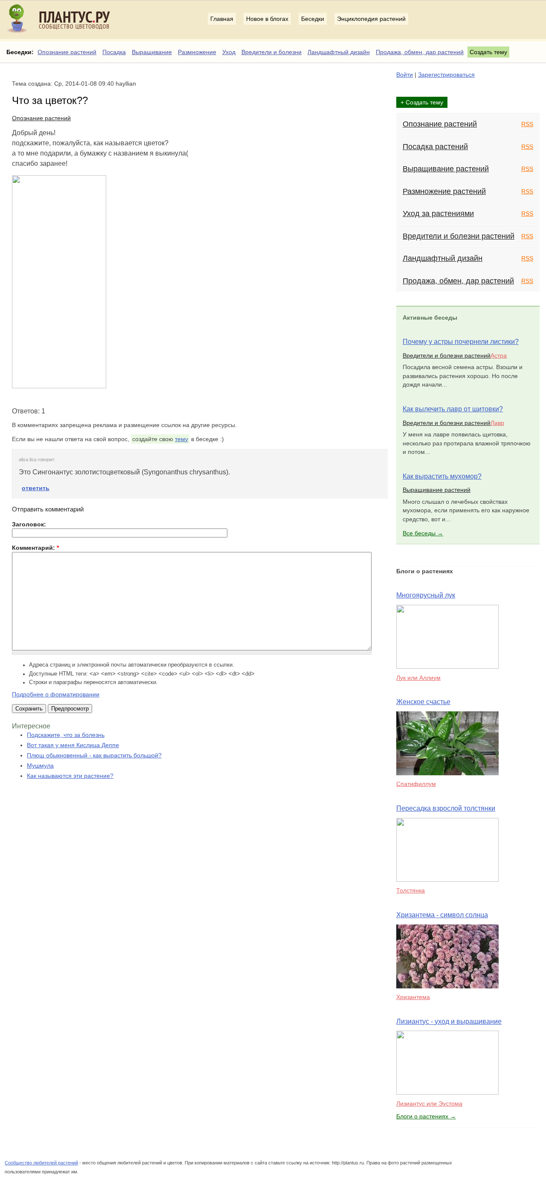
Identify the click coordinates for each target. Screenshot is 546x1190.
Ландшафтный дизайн (339, 52)
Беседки (312, 18)
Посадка (114, 52)
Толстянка (410, 890)
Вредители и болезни (271, 52)
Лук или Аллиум (418, 677)
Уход (228, 52)
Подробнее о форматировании (55, 694)
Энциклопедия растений (371, 18)
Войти (404, 74)
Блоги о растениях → (426, 1116)
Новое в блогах (267, 18)
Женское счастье (423, 701)
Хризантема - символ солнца (442, 914)
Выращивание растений (446, 169)
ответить (35, 488)
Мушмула (40, 765)
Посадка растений (435, 146)
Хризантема (413, 997)
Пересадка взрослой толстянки (445, 808)
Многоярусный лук (425, 595)
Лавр (497, 422)
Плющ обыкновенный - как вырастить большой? (94, 755)
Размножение (197, 52)
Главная (221, 18)
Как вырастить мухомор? (442, 476)
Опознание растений (67, 52)
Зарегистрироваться (446, 74)
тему (181, 439)
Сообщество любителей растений (41, 1162)
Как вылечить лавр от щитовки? (453, 409)
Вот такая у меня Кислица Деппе (73, 745)
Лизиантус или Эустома (429, 1103)
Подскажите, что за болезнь (66, 734)
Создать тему (488, 52)
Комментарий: (35, 547)
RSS (527, 124)
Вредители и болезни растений (458, 236)
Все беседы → (423, 533)
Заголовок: (29, 524)
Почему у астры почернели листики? (461, 341)
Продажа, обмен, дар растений (420, 52)
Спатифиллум (416, 783)
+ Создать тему (422, 102)
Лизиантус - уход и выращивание (449, 1021)
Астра (499, 355)
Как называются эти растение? (70, 775)
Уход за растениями (438, 213)
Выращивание (152, 52)
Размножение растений (444, 191)
